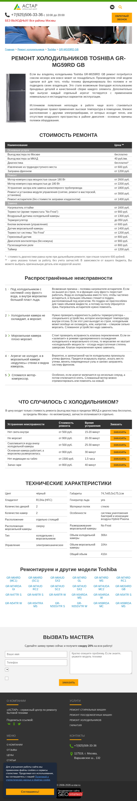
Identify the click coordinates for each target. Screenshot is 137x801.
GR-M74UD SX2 (80, 588)
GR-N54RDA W (101, 596)
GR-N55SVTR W (79, 605)
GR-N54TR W (13, 603)
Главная (9, 49)
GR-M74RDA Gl (13, 588)
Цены (10, 755)
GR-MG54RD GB (123, 588)
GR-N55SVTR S (57, 605)
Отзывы (12, 750)
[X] (19, 724)
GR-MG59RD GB (69, 49)
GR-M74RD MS (101, 579)
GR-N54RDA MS (79, 596)
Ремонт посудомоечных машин (91, 715)
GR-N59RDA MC (101, 605)
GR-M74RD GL (80, 579)
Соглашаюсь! (30, 791)
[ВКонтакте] (9, 724)
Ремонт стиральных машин (88, 709)
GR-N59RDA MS (123, 605)
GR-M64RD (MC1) (14, 579)
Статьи (11, 760)
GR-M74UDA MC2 (101, 588)
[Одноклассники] (14, 724)
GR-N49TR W (57, 594)
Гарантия (76, 725)
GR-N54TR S (123, 594)
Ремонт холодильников (31, 49)
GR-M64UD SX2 (57, 579)
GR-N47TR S (14, 594)
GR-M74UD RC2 (35, 588)
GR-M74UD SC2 (57, 588)
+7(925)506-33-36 (27, 14)
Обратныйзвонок (122, 18)
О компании (15, 744)
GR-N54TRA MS (35, 605)
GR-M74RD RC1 (123, 579)
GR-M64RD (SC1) (35, 579)
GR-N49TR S (35, 594)
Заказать (120, 432)
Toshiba (51, 49)
